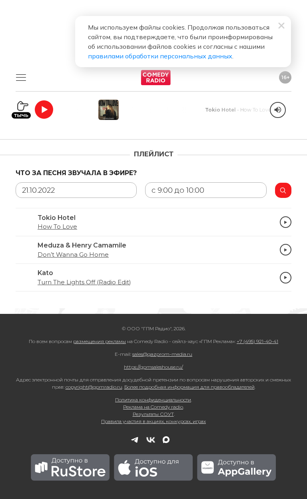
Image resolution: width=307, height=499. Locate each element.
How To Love (57, 226)
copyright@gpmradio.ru (94, 387)
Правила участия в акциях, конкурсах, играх (153, 421)
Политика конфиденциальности (153, 400)
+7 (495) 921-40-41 (257, 341)
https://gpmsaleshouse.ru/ (153, 367)
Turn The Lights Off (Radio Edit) (84, 282)
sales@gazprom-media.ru (162, 354)
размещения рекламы (99, 341)
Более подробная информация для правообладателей (189, 387)
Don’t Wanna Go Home (73, 254)
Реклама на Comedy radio (153, 407)
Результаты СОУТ (153, 414)
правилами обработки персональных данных (160, 56)
